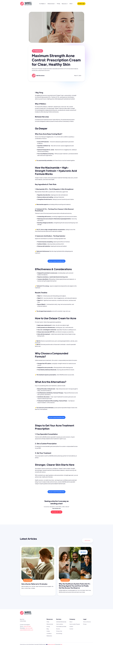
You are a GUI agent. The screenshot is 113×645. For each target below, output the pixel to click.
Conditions (49, 633)
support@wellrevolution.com (26, 629)
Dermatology (59, 633)
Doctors (58, 628)
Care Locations (59, 624)
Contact (71, 628)
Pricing (58, 3)
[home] (26, 4)
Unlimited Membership (61, 621)
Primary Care (59, 631)
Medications (49, 635)
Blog (48, 628)
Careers (71, 626)
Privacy (85, 624)
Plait (61, 644)
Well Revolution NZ (51, 644)
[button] (42, 3)
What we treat (50, 624)
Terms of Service (87, 621)
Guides (48, 631)
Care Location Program (75, 624)
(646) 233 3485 (27, 626)
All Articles (87, 540)
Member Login (81, 3)
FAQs (48, 621)
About (71, 3)
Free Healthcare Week (61, 626)
